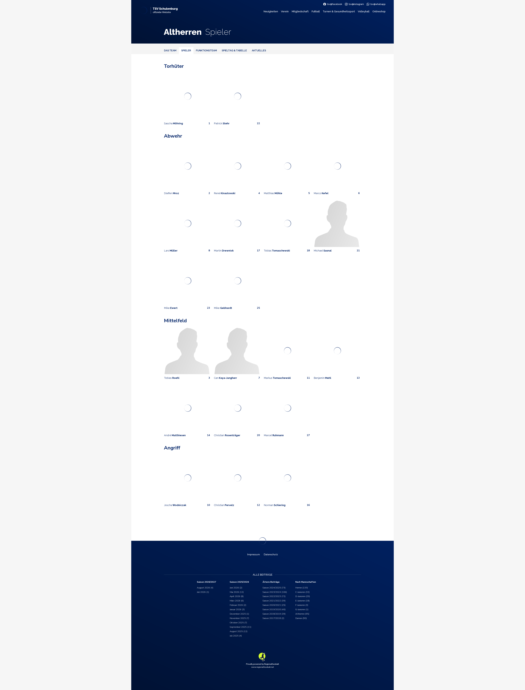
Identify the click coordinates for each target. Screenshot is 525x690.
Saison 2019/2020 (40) (274, 609)
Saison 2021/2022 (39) (274, 600)
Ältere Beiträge (271, 582)
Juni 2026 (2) (236, 587)
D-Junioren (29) (302, 596)
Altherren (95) (302, 613)
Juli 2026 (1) (203, 592)
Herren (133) (301, 587)
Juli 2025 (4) (236, 635)
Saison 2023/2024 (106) (274, 592)
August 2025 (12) (238, 631)
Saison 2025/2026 (239, 582)
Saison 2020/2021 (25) (274, 605)
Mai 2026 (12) (237, 592)
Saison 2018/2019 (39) (274, 613)
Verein (285, 11)
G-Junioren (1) (301, 609)
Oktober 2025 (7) (238, 622)
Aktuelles (259, 50)
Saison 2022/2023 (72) (274, 596)
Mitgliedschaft (300, 11)
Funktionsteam (206, 50)
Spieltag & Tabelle (234, 50)
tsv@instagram (356, 4)
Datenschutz (271, 554)
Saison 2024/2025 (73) (274, 587)
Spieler (186, 50)
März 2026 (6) (237, 600)
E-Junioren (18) (302, 600)
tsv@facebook (334, 4)
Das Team (170, 50)
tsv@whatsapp (378, 4)
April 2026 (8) (237, 596)
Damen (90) (301, 618)
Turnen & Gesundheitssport (339, 11)
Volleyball (363, 11)
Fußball (315, 11)
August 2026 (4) (205, 587)
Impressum (253, 554)
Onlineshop (379, 11)
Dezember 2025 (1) (239, 613)
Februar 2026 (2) (238, 605)
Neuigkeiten (270, 11)
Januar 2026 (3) (237, 609)
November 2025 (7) (239, 618)
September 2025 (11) (240, 627)
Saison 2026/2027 (206, 582)
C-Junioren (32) (302, 592)
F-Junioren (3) (301, 605)
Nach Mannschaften (305, 582)
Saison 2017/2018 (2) (273, 618)
